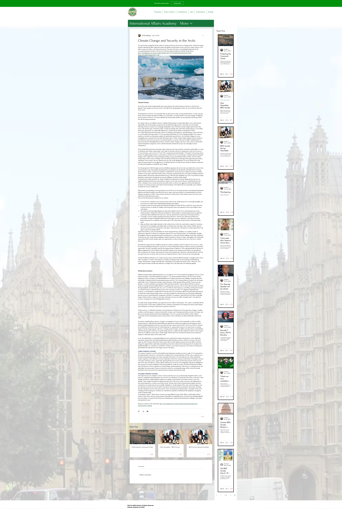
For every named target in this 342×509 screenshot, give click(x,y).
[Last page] (234, 495)
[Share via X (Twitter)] (143, 411)
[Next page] (230, 495)
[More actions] (203, 35)
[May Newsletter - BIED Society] (171, 437)
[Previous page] (221, 495)
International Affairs (225, 100)
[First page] (216, 495)
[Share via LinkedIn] (147, 411)
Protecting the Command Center (142, 447)
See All (210, 426)
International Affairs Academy (153, 23)
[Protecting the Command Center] (142, 437)
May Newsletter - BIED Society (170, 447)
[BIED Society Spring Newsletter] (199, 437)
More (184, 23)
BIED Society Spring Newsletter (199, 447)
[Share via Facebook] (139, 411)
